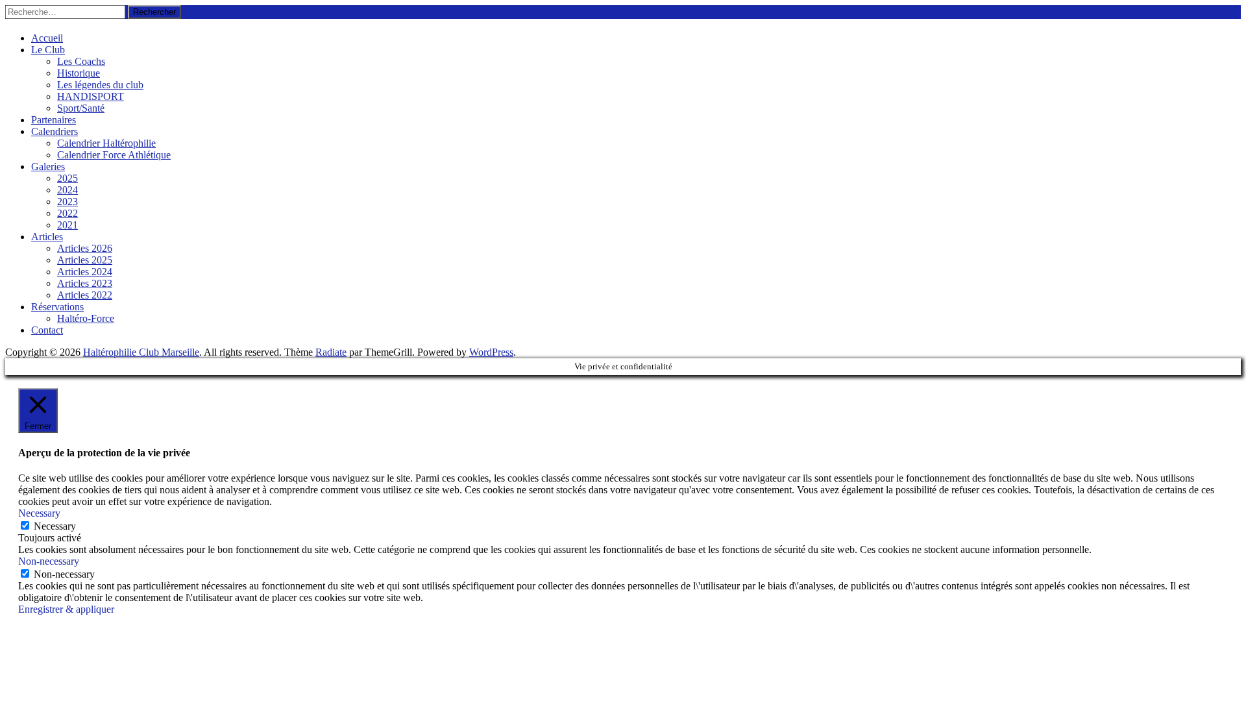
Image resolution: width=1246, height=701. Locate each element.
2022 (67, 213)
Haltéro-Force (85, 318)
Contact (47, 330)
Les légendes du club (100, 84)
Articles (47, 236)
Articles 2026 (84, 248)
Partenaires (53, 119)
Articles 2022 (84, 295)
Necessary (55, 526)
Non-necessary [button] (48, 561)
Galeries (48, 166)
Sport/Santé (80, 108)
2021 (67, 224)
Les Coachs (81, 61)
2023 (67, 201)
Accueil (47, 37)
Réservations (57, 306)
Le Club (48, 49)
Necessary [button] (39, 513)
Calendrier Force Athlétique (114, 154)
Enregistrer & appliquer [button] (66, 609)
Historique (78, 73)
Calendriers (54, 131)
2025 (67, 178)
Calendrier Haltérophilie (106, 143)
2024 (67, 189)
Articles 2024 (84, 271)
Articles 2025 (84, 259)
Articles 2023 (84, 283)
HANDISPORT (90, 96)
